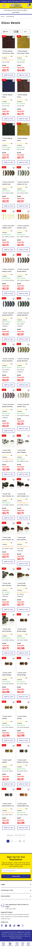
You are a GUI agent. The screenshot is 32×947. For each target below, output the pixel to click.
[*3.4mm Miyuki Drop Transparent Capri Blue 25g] (8, 85)
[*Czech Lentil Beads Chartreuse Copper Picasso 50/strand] (23, 707)
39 (20, 841)
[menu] (4, 5)
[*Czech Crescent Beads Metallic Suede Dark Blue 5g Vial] (8, 304)
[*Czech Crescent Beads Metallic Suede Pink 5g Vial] (8, 395)
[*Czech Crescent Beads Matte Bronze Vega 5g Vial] (23, 260)
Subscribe (16, 876)
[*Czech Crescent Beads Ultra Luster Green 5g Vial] (23, 395)
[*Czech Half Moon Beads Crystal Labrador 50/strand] (8, 441)
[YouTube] (18, 926)
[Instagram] (6, 926)
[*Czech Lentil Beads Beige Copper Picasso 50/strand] (8, 663)
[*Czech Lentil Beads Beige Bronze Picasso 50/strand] (23, 620)
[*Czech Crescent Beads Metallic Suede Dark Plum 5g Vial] (8, 349)
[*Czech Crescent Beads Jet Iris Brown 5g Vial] (23, 173)
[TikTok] (14, 926)
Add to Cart (8, 75)
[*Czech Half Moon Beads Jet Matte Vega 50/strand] (23, 485)
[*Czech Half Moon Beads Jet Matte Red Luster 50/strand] (8, 485)
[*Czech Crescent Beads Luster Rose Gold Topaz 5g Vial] (23, 216)
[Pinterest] (10, 926)
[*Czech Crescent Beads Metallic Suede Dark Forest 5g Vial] (23, 304)
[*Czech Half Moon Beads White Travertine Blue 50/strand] (8, 620)
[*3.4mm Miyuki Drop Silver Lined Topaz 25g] (8, 42)
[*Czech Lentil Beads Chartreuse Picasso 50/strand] (8, 751)
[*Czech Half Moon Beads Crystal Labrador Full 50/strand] (23, 441)
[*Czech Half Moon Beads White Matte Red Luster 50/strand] (23, 528)
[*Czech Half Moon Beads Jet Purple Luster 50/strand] (8, 528)
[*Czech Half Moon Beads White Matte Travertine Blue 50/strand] (8, 574)
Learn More (15, 12)
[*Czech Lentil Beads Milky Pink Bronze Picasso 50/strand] (23, 794)
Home (2, 16)
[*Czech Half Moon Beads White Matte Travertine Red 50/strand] (23, 574)
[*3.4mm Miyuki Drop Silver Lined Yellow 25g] (23, 42)
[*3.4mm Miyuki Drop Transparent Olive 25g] (8, 129)
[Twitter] (23, 926)
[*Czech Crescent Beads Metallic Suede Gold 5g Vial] (23, 349)
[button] (15, 31)
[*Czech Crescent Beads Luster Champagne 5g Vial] (8, 216)
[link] (3, 944)
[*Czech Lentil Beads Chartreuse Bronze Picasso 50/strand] (8, 707)
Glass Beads (10, 16)
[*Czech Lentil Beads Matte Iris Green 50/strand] (8, 794)
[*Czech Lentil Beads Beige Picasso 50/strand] (23, 663)
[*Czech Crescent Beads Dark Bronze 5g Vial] (8, 173)
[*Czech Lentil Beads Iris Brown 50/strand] (23, 751)
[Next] (24, 841)
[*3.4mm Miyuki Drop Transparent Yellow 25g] (23, 129)
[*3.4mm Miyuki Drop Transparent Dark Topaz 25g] (23, 85)
